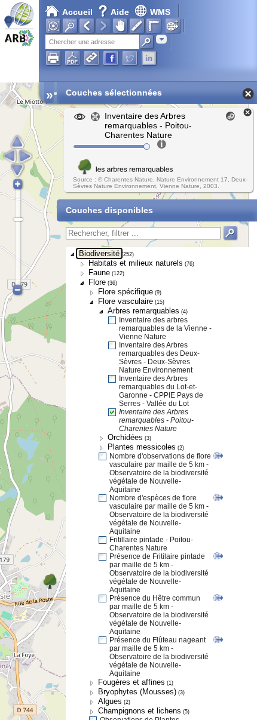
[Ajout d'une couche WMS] (173, 26)
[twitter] (130, 58)
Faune (99, 272)
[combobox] (161, 39)
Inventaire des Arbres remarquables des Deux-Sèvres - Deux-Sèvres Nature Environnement (159, 357)
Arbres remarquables (143, 310)
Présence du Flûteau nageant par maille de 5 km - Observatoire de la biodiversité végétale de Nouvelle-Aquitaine (159, 657)
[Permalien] (91, 58)
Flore (97, 282)
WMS (160, 12)
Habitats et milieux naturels (135, 263)
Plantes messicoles (142, 446)
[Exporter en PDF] (72, 58)
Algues (110, 701)
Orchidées (125, 437)
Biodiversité (99, 253)
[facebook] (110, 58)
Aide (114, 12)
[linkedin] (149, 58)
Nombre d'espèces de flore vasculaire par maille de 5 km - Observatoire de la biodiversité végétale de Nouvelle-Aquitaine (159, 515)
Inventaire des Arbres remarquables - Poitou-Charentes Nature (156, 420)
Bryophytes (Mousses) (137, 691)
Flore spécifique (125, 291)
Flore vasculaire (125, 301)
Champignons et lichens (139, 710)
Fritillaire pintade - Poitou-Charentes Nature (151, 544)
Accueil (77, 12)
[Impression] (53, 58)
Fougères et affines (131, 682)
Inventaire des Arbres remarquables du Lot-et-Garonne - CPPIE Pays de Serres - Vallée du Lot (161, 391)
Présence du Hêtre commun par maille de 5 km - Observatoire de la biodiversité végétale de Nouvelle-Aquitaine (159, 615)
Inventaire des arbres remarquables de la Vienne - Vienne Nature (165, 328)
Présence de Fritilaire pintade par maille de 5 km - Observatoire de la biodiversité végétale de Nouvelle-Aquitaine (159, 573)
